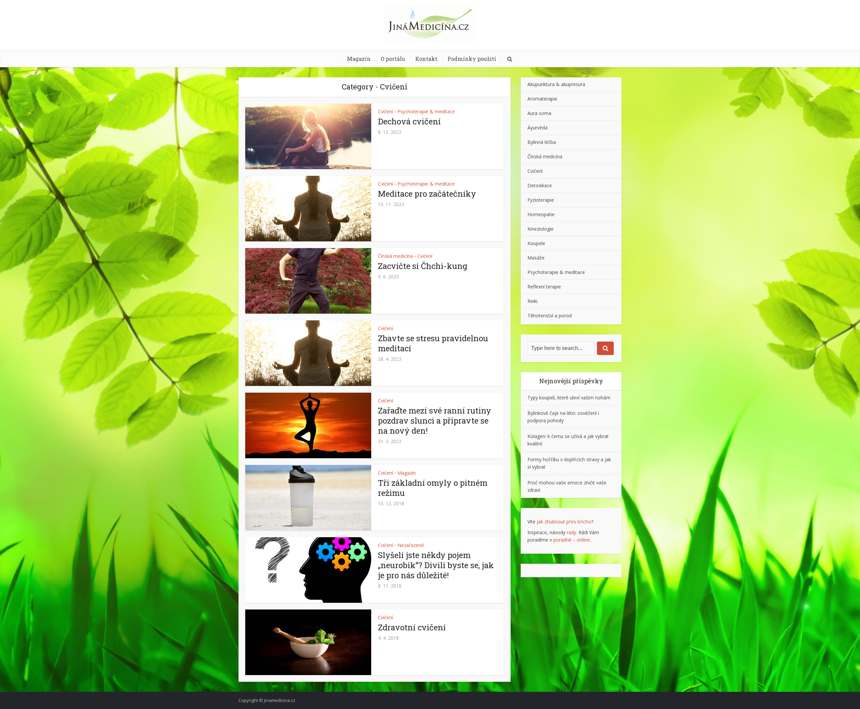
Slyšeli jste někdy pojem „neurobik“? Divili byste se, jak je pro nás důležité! (436, 565)
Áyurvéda (537, 127)
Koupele (536, 243)
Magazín (359, 58)
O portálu (393, 58)
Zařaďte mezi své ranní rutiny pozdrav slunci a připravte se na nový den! (434, 420)
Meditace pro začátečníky (427, 193)
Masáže (536, 257)
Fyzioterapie (540, 200)
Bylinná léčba (541, 142)
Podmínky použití (471, 58)
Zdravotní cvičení (412, 627)
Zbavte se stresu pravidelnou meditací (433, 343)
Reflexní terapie (544, 286)
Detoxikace (539, 185)
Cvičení (385, 111)
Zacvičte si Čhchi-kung (422, 266)
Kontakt (426, 58)
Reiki (532, 301)
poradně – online (571, 540)
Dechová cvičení (409, 121)
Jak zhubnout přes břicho (564, 521)
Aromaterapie (542, 98)
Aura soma (539, 113)
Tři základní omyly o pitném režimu (432, 487)
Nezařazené (410, 545)
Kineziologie (540, 229)
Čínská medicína (395, 256)
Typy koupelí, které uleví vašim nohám (568, 397)
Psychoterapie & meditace (426, 111)
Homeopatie (541, 214)
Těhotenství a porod (549, 315)
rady (571, 532)
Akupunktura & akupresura (556, 84)
